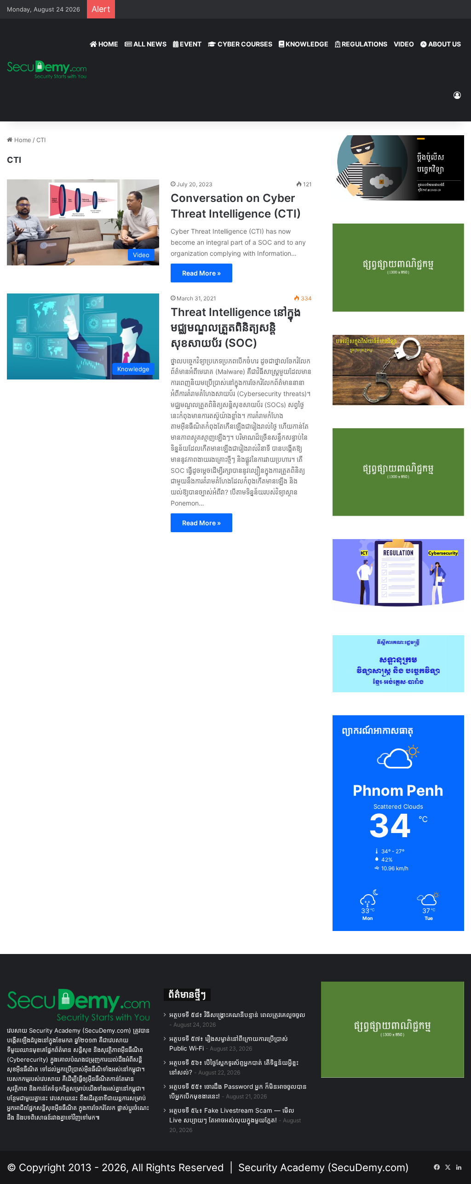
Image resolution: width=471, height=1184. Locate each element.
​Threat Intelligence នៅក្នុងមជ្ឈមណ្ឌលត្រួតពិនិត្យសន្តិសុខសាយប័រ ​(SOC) (236, 327)
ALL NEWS (149, 44)
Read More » (201, 273)
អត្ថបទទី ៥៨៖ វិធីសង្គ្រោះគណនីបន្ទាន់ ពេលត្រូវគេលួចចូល (237, 1014)
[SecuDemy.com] (46, 70)
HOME (107, 44)
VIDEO (404, 44)
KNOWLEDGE (306, 44)
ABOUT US (444, 44)
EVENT (189, 44)
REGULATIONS (363, 44)
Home (21, 140)
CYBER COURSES (244, 44)
